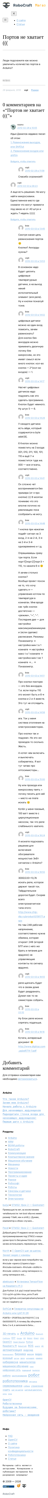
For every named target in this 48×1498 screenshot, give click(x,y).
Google (19, 1338)
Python (29, 1342)
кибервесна (10, 1362)
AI (18, 1334)
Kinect (36, 1338)
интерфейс (30, 1358)
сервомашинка (12, 1385)
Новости (13, 1168)
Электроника (15, 1198)
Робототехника (12, 1403)
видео (38, 1354)
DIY (13, 1338)
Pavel (6, 1228)
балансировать (8, 1354)
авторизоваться (27, 1079)
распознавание (19, 1375)
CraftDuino (6, 1338)
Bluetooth (39, 1334)
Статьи (12, 1458)
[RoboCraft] (24, 1486)
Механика (14, 1164)
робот (34, 1375)
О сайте (12, 1443)
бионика (20, 1354)
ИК (42, 1346)
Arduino (12, 1137)
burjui (6, 1205)
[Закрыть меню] (14, 13)
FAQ (10, 1436)
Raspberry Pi (10, 1346)
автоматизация (12, 1350)
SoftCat (7, 1308)
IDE (24, 1338)
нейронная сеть (12, 1370)
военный (8, 1358)
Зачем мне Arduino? (16, 1102)
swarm (37, 1346)
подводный (26, 1370)
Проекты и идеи (17, 1175)
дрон (23, 1358)
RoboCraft (22, 5)
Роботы (12, 1187)
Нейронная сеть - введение (21, 1414)
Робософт (13, 1183)
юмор (10, 1394)
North (6, 1250)
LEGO (42, 1338)
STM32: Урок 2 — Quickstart (27, 1205)
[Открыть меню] (5, 20)
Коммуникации (17, 1153)
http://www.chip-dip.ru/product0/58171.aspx (31, 916)
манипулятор (27, 1362)
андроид (28, 1350)
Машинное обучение (20, 1160)
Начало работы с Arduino (19, 1106)
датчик (16, 1358)
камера (39, 1358)
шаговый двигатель (33, 1390)
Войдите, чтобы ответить (23, 161)
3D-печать (9, 1333)
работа (7, 1375)
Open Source (19, 1342)
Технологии (15, 1194)
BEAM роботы (16, 1145)
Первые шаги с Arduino (18, 1121)
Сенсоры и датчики (19, 1191)
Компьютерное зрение (21, 1156)
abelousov (8, 1281)
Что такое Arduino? (16, 1099)
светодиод (33, 1381)
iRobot (29, 1338)
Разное (35, 90)
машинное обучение (15, 1366)
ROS (30, 1345)
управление (37, 1386)
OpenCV (7, 1341)
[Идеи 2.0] (18, 1486)
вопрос (6, 80)
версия (30, 1354)
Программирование (19, 1172)
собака (27, 1386)
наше (32, 1366)
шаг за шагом (17, 1390)
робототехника (15, 1381)
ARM (10, 1141)
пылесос (36, 1370)
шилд (5, 1394)
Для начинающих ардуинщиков (22, 1110)
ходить (6, 1389)
